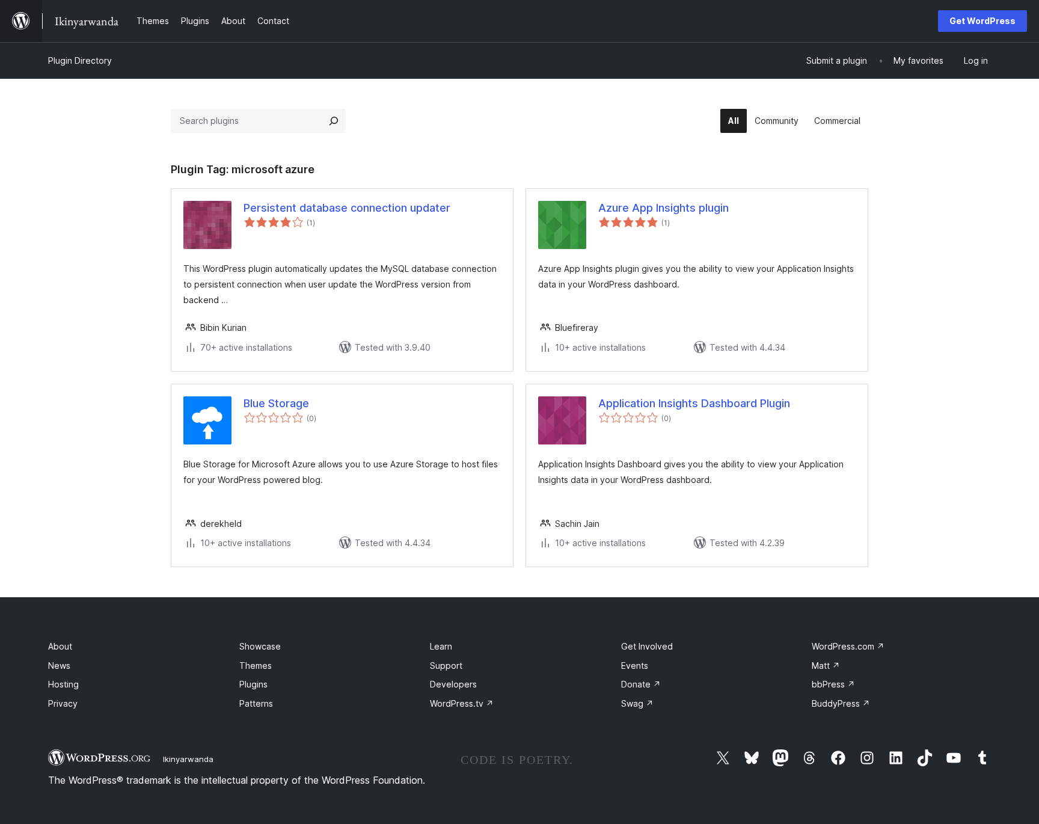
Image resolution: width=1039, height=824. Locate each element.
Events (634, 665)
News (59, 665)
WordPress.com (848, 646)
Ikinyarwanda (188, 759)
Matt (826, 665)
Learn (441, 646)
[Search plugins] (334, 121)
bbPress (833, 684)
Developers (453, 684)
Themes (255, 665)
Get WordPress (982, 21)
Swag (637, 703)
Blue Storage (276, 403)
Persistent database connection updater (347, 207)
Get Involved (647, 646)
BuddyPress (841, 703)
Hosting (63, 684)
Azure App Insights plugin (663, 207)
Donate (641, 684)
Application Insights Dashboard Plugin (694, 403)
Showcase (260, 646)
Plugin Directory (80, 60)
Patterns (256, 703)
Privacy (63, 703)
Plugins (253, 684)
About (60, 646)
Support (446, 665)
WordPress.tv (462, 703)
